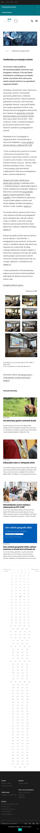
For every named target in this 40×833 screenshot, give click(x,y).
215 (22, 705)
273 (13, 749)
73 (12, 611)
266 (18, 743)
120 (25, 638)
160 (13, 667)
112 (11, 635)
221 (13, 711)
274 (18, 749)
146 (27, 655)
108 (16, 632)
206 (18, 699)
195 (22, 690)
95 (20, 623)
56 (24, 599)
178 (22, 679)
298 (20, 767)
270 (18, 746)
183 (25, 682)
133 (25, 646)
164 (13, 670)
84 (16, 617)
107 (11, 632)
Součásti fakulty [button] (7, 12)
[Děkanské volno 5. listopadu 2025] (20, 449)
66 (24, 605)
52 (28, 596)
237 (13, 723)
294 (18, 764)
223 (22, 711)
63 (11, 605)
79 (16, 614)
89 (16, 620)
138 (27, 649)
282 (18, 755)
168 (13, 673)
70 (20, 608)
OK (20, 829)
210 (18, 702)
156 (13, 664)
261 (13, 740)
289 (13, 761)
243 (22, 726)
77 (28, 611)
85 (20, 617)
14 (16, 576)
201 (13, 696)
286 (18, 758)
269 (13, 746)
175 (27, 676)
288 (27, 758)
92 (28, 620)
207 (23, 699)
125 (27, 640)
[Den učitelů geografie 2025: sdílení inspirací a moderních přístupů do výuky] (20, 533)
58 (12, 602)
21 (24, 579)
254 (18, 735)
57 (28, 599)
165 (18, 670)
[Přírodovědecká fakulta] (7, 20)
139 (13, 652)
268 (27, 743)
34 (16, 587)
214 (18, 705)
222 (18, 711)
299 (25, 767)
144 (18, 655)
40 (20, 590)
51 (24, 596)
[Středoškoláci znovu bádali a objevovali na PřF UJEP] (20, 491)
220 (27, 708)
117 (11, 638)
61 (24, 602)
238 (18, 723)
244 (27, 726)
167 (27, 670)
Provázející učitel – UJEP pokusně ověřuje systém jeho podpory (18, 378)
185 (13, 685)
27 (28, 582)
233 (13, 720)
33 (12, 587)
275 (22, 749)
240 (27, 723)
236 (27, 720)
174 (22, 676)
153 (20, 661)
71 (24, 608)
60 (20, 602)
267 (23, 743)
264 (27, 740)
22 (28, 579)
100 (20, 626)
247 (23, 729)
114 (20, 635)
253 (13, 735)
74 (16, 611)
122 (13, 640)
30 (20, 584)
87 (28, 617)
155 (29, 661)
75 (20, 611)
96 (24, 623)
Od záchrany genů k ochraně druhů (19, 420)
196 (27, 690)
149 (22, 658)
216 (27, 705)
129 (27, 643)
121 (29, 638)
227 (23, 714)
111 (29, 632)
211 (22, 702)
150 (27, 658)
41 (24, 590)
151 (11, 661)
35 (20, 587)
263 (22, 740)
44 (16, 593)
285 (13, 758)
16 (24, 576)
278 (18, 752)
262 (18, 740)
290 (18, 761)
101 (24, 626)
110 (25, 632)
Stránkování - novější (7, 570)
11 (25, 573)
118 (15, 638)
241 (13, 726)
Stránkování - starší (35, 570)
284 (27, 755)
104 (18, 629)
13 (12, 576)
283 (22, 755)
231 (22, 717)
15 (20, 576)
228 (27, 714)
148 (18, 658)
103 (13, 629)
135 (13, 649)
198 (18, 693)
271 (23, 746)
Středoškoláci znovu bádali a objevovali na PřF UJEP (16, 506)
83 (12, 617)
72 (28, 608)
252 (27, 732)
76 (24, 611)
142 (27, 652)
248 (27, 729)
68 (12, 608)
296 (27, 764)
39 (16, 590)
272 (27, 746)
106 (27, 629)
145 (22, 655)
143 (13, 655)
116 (29, 635)
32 (28, 584)
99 (15, 626)
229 (13, 717)
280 (27, 752)
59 (16, 602)
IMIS (12, 2)
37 (28, 587)
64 (16, 605)
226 (18, 714)
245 (13, 729)
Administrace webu (7, 824)
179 (27, 679)
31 (24, 584)
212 (27, 702)
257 (13, 737)
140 (18, 652)
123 (18, 640)
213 (13, 705)
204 (27, 696)
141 (22, 652)
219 (22, 708)
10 (21, 573)
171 (27, 673)
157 (18, 664)
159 (27, 664)
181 (15, 682)
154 (25, 661)
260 (27, 737)
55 (20, 599)
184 (29, 682)
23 (12, 582)
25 (20, 582)
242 (18, 726)
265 (13, 743)
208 (27, 699)
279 (22, 752)
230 (18, 717)
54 (16, 599)
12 (29, 573)
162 (22, 667)
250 (18, 732)
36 (24, 587)
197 (13, 693)
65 (20, 605)
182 (20, 682)
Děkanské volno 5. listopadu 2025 (19, 462)
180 (11, 682)
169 (18, 673)
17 (28, 576)
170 (23, 673)
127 (18, 643)
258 (18, 737)
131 (15, 646)
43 (11, 593)
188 (27, 685)
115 (24, 635)
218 (18, 708)
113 (16, 635)
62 (28, 602)
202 (18, 696)
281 (13, 755)
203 (22, 696)
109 (20, 632)
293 (13, 764)
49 (16, 596)
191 (22, 687)
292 (27, 761)
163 (27, 667)
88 (12, 620)
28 (12, 584)
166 (22, 670)
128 (22, 643)
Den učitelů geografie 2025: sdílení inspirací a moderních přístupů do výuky (19, 549)
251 (23, 732)
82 (28, 614)
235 (22, 720)
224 (27, 711)
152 (15, 661)
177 (18, 679)
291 (23, 761)
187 (22, 685)
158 (22, 664)
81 (24, 614)
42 (28, 590)
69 (16, 608)
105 (22, 629)
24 (16, 582)
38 (12, 590)
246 (18, 729)
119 (20, 638)
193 (13, 690)
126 (13, 643)
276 (27, 749)
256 (27, 735)
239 (22, 723)
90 (20, 620)
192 (27, 687)
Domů (7, 51)
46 (24, 593)
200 (27, 693)
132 (20, 646)
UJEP (16, 2)
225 (13, 714)
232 (27, 717)
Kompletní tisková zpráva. (13, 285)
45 (20, 593)
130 (11, 646)
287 (23, 758)
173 (18, 676)
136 (18, 649)
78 (12, 614)
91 (24, 620)
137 (22, 649)
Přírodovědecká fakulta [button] (9, 7)
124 (22, 640)
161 (18, 667)
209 (13, 702)
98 (11, 626)
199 (22, 693)
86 (24, 617)
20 (20, 579)
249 (13, 732)
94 (16, 623)
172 (13, 676)
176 (13, 679)
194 (18, 690)
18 (12, 579)
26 (24, 582)
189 (13, 687)
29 (16, 584)
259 (22, 737)
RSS (15, 824)
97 (28, 623)
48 (12, 596)
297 (15, 767)
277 (13, 752)
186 (18, 685)
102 (29, 626)
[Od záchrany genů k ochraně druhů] (20, 407)
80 (20, 614)
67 (28, 605)
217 (13, 708)
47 (28, 593)
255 (22, 735)
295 (22, 764)
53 (12, 599)
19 (16, 579)
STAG (7, 2)
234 (18, 720)
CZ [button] (2, 2)
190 (18, 687)
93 (11, 623)
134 (29, 646)
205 (13, 699)
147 (13, 658)
